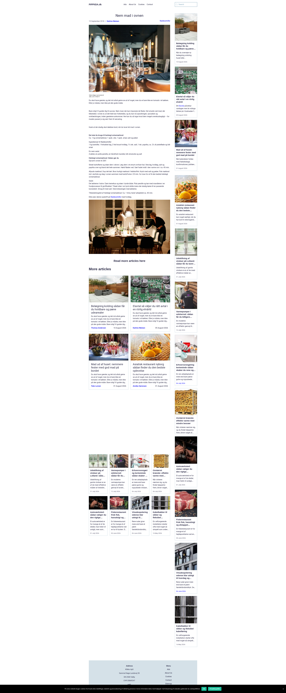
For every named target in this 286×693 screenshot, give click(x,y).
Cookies (141, 4)
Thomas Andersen (98, 328)
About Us (132, 4)
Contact (150, 4)
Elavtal (181, 106)
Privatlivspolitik (215, 689)
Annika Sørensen (140, 386)
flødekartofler (165, 21)
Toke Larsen (96, 386)
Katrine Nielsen (113, 21)
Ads (125, 4)
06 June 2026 (181, 591)
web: (129, 684)
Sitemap (168, 684)
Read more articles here (129, 260)
